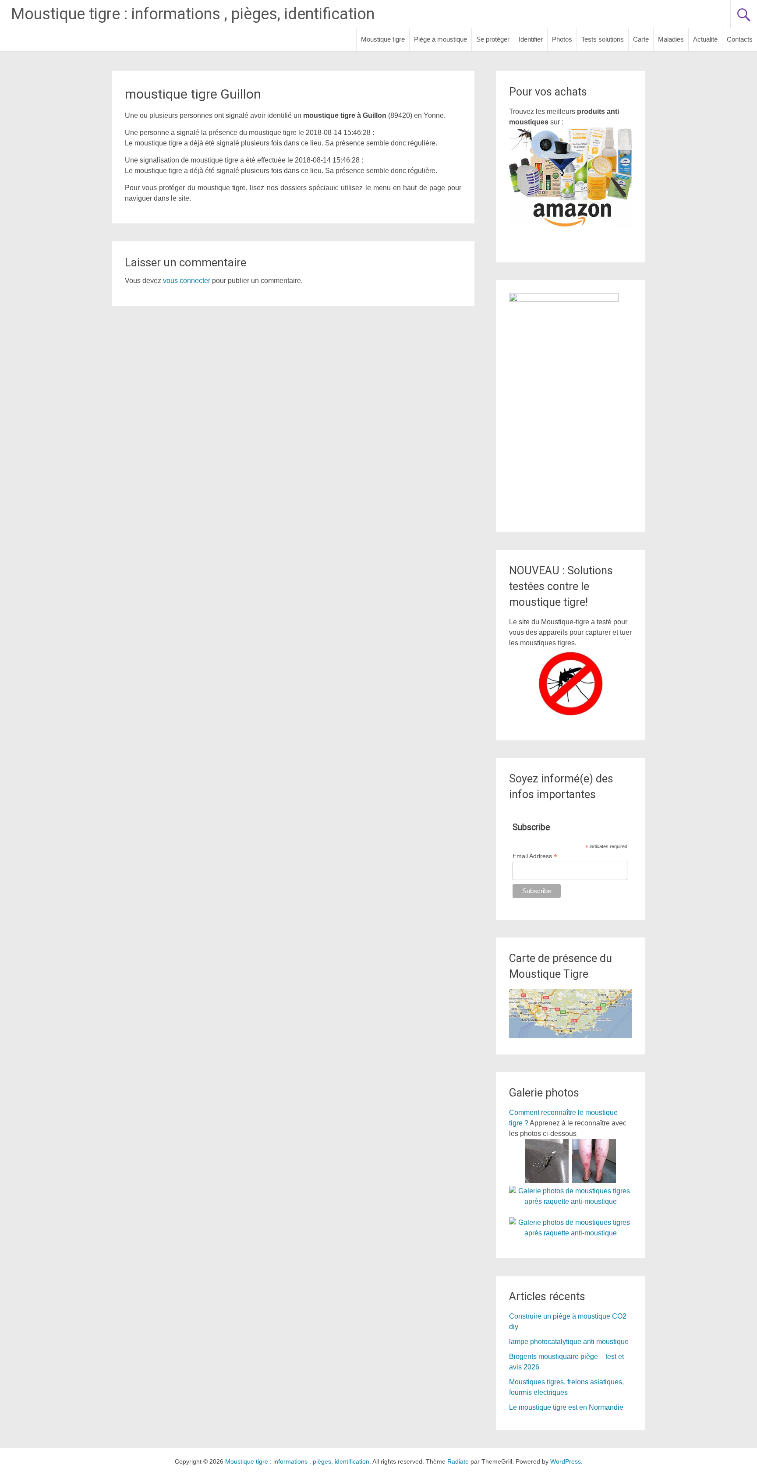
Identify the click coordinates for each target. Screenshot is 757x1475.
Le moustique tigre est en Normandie (566, 1407)
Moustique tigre (383, 39)
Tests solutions (602, 39)
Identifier (531, 39)
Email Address (535, 856)
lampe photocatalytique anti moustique (569, 1341)
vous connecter (186, 280)
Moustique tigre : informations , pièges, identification (193, 14)
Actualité (705, 39)
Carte (641, 39)
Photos (562, 39)
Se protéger (492, 39)
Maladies (671, 39)
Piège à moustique (440, 39)
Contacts (740, 39)
